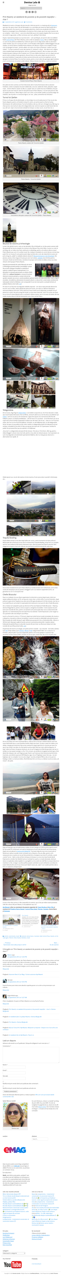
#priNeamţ (6, 907)
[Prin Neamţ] (31, 921)
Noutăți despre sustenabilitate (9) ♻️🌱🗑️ (15, 1204)
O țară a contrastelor (9, 1215)
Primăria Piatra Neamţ (17, 909)
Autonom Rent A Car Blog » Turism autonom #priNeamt (26, 974)
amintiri (6, 936)
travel (17, 936)
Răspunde (6, 969)
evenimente (12, 936)
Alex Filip (51, 907)
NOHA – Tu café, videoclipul (44, 1213)
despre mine (42, 1107)
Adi (31, 631)
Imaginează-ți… (7, 1217)
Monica (9, 955)
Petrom (40, 909)
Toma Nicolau (42, 907)
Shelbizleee (6, 1235)
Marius (34, 1219)
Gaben (5, 417)
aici (20, 284)
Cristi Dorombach (36, 1264)
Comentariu (7, 1046)
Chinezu (21, 631)
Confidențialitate (34, 1273)
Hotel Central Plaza (45, 936)
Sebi (6, 631)
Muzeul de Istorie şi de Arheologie (44, 256)
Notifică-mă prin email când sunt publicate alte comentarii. (20, 1083)
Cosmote (46, 909)
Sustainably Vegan (8, 1241)
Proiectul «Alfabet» (37, 1237)
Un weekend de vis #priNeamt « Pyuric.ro (21, 1035)
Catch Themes (54, 1273)
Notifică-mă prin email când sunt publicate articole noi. (19, 1088)
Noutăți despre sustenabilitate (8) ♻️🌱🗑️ (15, 1206)
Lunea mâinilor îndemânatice (41, 1235)
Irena (33, 1202)
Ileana (33, 1194)
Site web (5, 1076)
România (23, 938)
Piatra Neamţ (17, 938)
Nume (5, 1065)
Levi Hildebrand (7, 1237)
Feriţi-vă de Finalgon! (41, 1206)
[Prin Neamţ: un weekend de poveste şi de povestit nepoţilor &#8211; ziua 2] (50, 920)
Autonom (54, 25)
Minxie (27, 631)
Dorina (34, 1198)
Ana (33, 1208)
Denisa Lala (20, 22)
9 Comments (29, 22)
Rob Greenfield (7, 1245)
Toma (42, 40)
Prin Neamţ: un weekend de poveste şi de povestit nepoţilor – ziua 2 (49, 927)
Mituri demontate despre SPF (12, 1194)
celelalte (39, 258)
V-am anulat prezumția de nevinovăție (47, 1208)
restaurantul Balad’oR (23, 851)
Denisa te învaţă (37, 1239)
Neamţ (52, 936)
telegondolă (22, 413)
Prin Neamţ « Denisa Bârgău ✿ (18, 1022)
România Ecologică (8, 1233)
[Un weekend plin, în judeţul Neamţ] (11, 920)
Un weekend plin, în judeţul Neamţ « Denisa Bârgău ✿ (25, 1017)
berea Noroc (30, 936)
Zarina (34, 1209)
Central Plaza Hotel (31, 909)
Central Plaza (10, 40)
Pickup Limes (7, 1243)
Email (5, 1070)
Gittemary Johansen (9, 1239)
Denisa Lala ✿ (32, 2)
